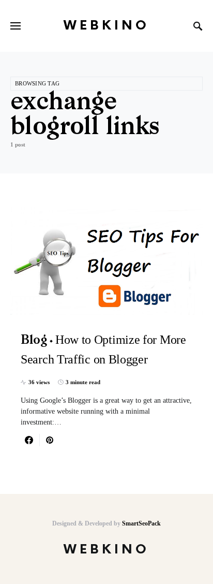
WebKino (106, 25)
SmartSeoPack (141, 523)
